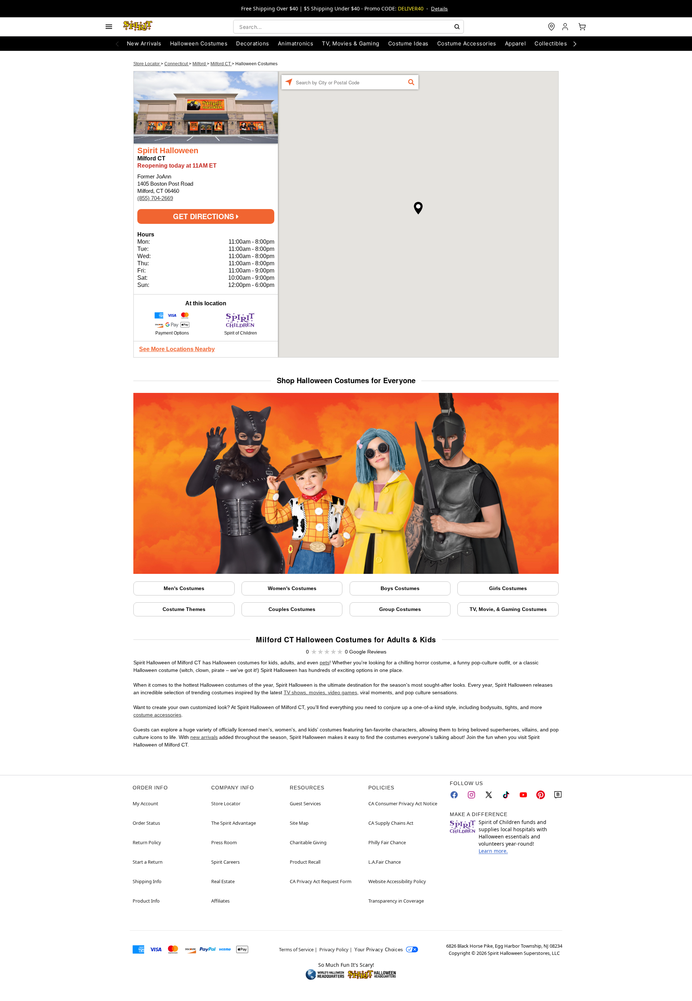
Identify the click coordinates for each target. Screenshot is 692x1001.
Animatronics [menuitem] (296, 43)
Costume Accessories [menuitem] (466, 43)
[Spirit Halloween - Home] (138, 26)
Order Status (146, 823)
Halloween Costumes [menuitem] (199, 43)
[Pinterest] (540, 795)
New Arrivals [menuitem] (144, 43)
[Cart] (582, 27)
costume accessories (157, 715)
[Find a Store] (551, 26)
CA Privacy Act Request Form (320, 881)
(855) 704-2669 (155, 198)
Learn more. (493, 850)
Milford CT (221, 63)
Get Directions (204, 216)
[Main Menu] (108, 26)
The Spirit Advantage (233, 823)
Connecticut (176, 63)
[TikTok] (506, 795)
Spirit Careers (225, 862)
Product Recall (305, 862)
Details (439, 9)
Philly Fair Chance (387, 842)
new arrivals (204, 737)
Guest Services (305, 803)
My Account (145, 803)
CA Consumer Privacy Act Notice (402, 803)
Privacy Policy (334, 949)
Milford (199, 63)
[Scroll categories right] (574, 43)
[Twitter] (488, 795)
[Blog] (558, 795)
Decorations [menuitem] (252, 43)
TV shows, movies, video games (320, 692)
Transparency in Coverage (396, 901)
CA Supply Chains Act (390, 823)
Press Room (224, 842)
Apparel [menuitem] (515, 43)
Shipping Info (147, 881)
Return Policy (147, 842)
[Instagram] (471, 795)
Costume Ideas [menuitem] (408, 43)
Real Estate (223, 881)
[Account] (565, 26)
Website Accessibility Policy (397, 881)
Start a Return (148, 862)
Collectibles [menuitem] (550, 43)
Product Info (146, 901)
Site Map (299, 823)
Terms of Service (296, 949)
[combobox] (348, 26)
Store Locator (147, 63)
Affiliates (220, 901)
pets (324, 662)
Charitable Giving (308, 842)
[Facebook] (454, 795)
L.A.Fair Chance (384, 862)
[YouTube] (523, 795)
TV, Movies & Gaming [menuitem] (350, 43)
